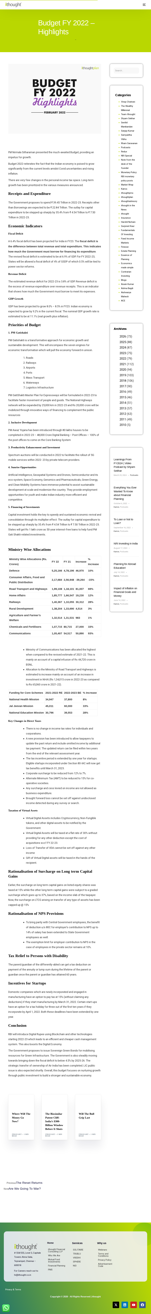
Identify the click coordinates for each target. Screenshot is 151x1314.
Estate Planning (128, 251)
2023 (123, 353)
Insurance (126, 218)
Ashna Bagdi (127, 288)
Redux (124, 151)
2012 (123, 414)
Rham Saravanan (129, 143)
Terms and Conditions (103, 1254)
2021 (123, 364)
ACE (123, 300)
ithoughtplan (127, 197)
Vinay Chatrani (128, 101)
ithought (17, 1134)
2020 (123, 369)
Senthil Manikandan (56, 1103)
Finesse (125, 247)
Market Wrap (26, 1100)
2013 (123, 408)
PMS (50, 1269)
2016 (123, 391)
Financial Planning (56, 1265)
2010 (123, 425)
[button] (136, 5)
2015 (123, 397)
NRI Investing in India (126, 543)
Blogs (16, 1100)
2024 (123, 347)
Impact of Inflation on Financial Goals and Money (125, 592)
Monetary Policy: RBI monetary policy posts (129, 176)
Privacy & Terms (13, 1289)
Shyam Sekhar (21, 1103)
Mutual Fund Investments (54, 1260)
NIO (75, 1265)
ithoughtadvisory (129, 201)
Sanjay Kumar (127, 130)
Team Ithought (128, 114)
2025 (123, 342)
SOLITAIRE (78, 1249)
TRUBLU (77, 1253)
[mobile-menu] (143, 4)
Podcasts (125, 147)
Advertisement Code (105, 1265)
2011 (123, 419)
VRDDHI (77, 1257)
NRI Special (126, 155)
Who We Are (54, 1255)
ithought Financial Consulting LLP (56, 1250)
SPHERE (77, 1261)
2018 (123, 380)
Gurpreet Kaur (127, 226)
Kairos (124, 189)
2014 (123, 403)
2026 (123, 336)
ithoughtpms (127, 193)
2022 (123, 358)
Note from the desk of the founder (128, 164)
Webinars (102, 1249)
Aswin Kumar (127, 284)
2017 (123, 386)
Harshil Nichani (128, 222)
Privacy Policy (104, 1260)
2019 (123, 375)
